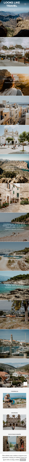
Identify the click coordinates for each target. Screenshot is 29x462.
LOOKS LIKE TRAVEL (12, 4)
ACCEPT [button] (23, 459)
